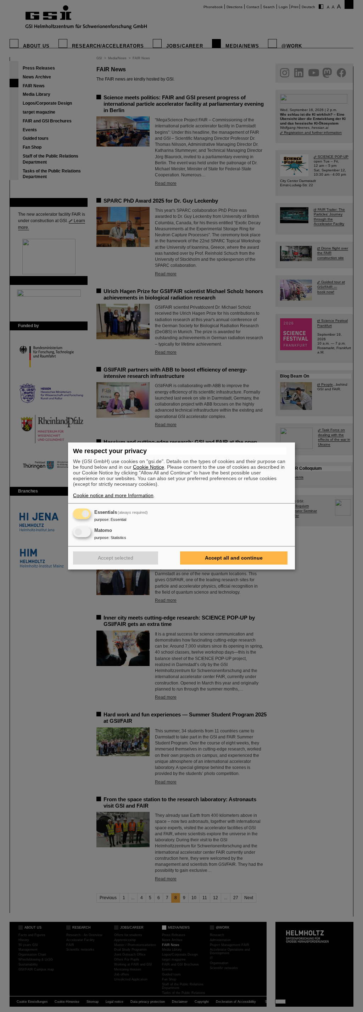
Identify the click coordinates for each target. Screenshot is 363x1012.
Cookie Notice (148, 467)
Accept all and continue (234, 558)
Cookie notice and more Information (113, 495)
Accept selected (115, 558)
